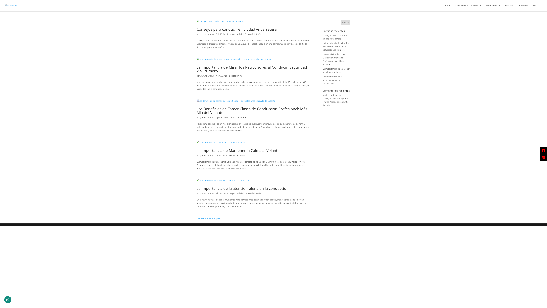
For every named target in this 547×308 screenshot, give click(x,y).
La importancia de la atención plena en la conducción (243, 188)
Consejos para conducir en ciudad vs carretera (237, 29)
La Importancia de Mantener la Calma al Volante (238, 150)
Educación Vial (236, 75)
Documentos (491, 6)
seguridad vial (237, 34)
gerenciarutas (207, 34)
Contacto (523, 6)
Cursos (474, 6)
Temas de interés (253, 34)
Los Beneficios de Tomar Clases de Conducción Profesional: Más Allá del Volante (252, 110)
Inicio (447, 6)
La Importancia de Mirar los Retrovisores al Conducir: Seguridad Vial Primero (252, 69)
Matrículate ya (461, 6)
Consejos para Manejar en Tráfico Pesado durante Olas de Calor (336, 102)
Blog (534, 6)
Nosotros (508, 6)
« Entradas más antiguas (208, 218)
